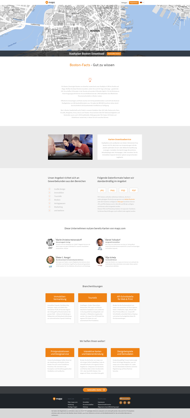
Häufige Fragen (72, 407)
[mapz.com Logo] (50, 2)
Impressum (101, 402)
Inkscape (120, 202)
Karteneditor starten (94, 390)
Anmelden (86, 402)
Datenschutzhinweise (104, 404)
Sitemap (85, 407)
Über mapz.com (72, 402)
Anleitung (71, 404)
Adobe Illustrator (129, 199)
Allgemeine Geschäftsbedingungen (108, 407)
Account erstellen (88, 404)
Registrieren (133, 2)
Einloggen (124, 2)
